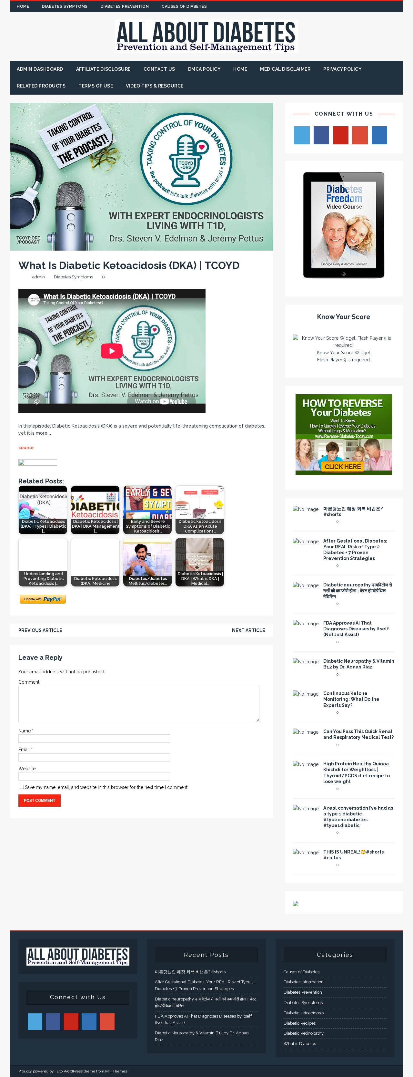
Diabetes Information (304, 981)
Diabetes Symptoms (65, 6)
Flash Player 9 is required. (344, 359)
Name (25, 730)
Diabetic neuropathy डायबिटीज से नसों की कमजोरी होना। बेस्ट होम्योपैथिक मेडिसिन (357, 590)
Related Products (41, 85)
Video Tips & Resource (155, 85)
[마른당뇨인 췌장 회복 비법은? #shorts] (305, 509)
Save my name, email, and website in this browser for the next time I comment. (106, 787)
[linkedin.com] (397, 6)
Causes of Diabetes (184, 6)
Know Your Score (343, 317)
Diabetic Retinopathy (304, 1033)
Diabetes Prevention (125, 6)
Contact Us (159, 69)
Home (23, 6)
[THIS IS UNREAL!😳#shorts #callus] (305, 852)
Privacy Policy (342, 69)
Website (26, 768)
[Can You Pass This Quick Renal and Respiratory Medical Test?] (305, 732)
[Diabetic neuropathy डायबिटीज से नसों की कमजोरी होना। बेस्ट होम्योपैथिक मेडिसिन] (305, 585)
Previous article (40, 630)
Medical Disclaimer (285, 69)
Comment (28, 682)
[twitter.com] (359, 6)
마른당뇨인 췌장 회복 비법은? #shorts (190, 971)
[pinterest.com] (384, 6)
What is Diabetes (300, 1043)
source (26, 447)
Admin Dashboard (40, 69)
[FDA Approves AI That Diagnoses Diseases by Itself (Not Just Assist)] (305, 623)
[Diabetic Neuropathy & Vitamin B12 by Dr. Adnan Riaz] (305, 661)
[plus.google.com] (372, 6)
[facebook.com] (346, 6)
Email (24, 749)
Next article (248, 630)
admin (38, 276)
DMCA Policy (204, 69)
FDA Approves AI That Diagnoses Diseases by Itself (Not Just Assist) (356, 628)
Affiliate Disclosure (103, 69)
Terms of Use (95, 85)
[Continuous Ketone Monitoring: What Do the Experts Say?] (305, 694)
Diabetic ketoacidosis (304, 1012)
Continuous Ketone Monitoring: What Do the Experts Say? (351, 699)
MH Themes (116, 1071)
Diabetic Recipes (300, 1023)
